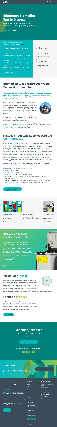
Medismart (16, 303)
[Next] (55, 213)
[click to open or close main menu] (53, 1)
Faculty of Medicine (20, 124)
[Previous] (2, 213)
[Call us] (47, 2)
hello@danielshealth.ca (28, 342)
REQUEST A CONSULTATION (12, 189)
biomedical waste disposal (26, 168)
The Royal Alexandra (7, 127)
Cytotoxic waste (9, 172)
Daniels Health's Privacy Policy (18, 403)
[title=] (5, 1)
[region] (28, 20)
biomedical (13, 308)
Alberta (4, 164)
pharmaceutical (30, 153)
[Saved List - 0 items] (50, 2)
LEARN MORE (8, 314)
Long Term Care (8, 182)
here (51, 291)
